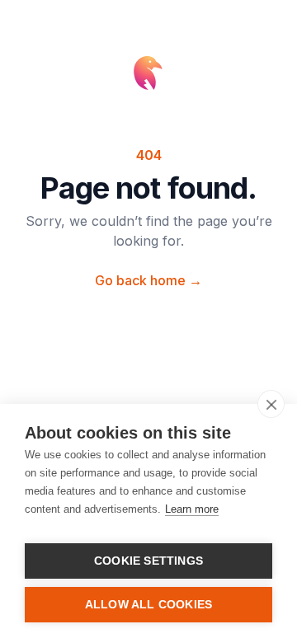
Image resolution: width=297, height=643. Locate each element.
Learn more (192, 509)
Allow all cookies (148, 604)
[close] (271, 404)
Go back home (148, 280)
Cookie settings (148, 561)
